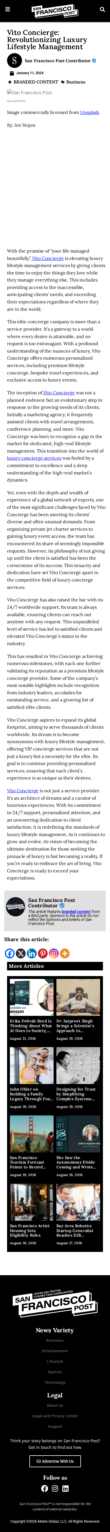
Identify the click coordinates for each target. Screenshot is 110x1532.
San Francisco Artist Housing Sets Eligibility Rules (30, 1230)
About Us (55, 1405)
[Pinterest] (43, 953)
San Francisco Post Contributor (58, 60)
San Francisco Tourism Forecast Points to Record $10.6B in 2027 (27, 1164)
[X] (21, 953)
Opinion (55, 1372)
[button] (8, 9)
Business (75, 82)
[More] (65, 953)
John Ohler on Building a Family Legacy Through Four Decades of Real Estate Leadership (31, 1099)
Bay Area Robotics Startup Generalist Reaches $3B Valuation (74, 1233)
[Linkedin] (32, 953)
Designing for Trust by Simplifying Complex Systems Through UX (76, 1096)
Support (55, 1426)
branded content (76, 911)
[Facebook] (10, 953)
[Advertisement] (55, 189)
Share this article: (26, 939)
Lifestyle (55, 1361)
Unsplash (89, 112)
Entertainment (55, 1351)
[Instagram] (54, 953)
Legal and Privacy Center (55, 1416)
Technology (55, 1382)
